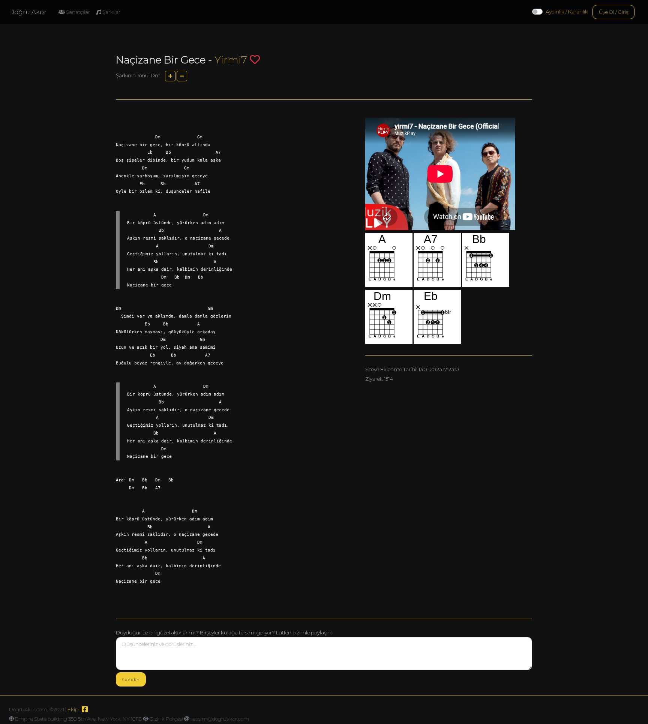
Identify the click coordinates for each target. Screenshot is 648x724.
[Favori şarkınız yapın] (255, 59)
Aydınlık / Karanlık (567, 12)
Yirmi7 (230, 60)
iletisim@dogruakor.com (219, 719)
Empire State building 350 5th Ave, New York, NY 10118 (78, 719)
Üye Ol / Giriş (613, 12)
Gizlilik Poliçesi (166, 719)
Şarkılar (110, 12)
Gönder (131, 679)
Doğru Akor (27, 12)
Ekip (73, 709)
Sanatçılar (77, 12)
